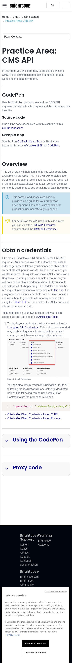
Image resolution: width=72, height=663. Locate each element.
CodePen (53, 145)
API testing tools (48, 316)
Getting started (30, 16)
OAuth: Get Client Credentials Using (34, 418)
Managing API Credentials (23, 327)
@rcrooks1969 (34, 145)
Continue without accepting (56, 591)
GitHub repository (12, 128)
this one (58, 290)
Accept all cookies (35, 643)
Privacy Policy (13, 635)
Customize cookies (35, 652)
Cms (15, 16)
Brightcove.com (29, 576)
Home (5, 16)
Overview (44, 225)
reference (45, 229)
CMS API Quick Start (29, 141)
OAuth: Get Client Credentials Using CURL (32, 414)
